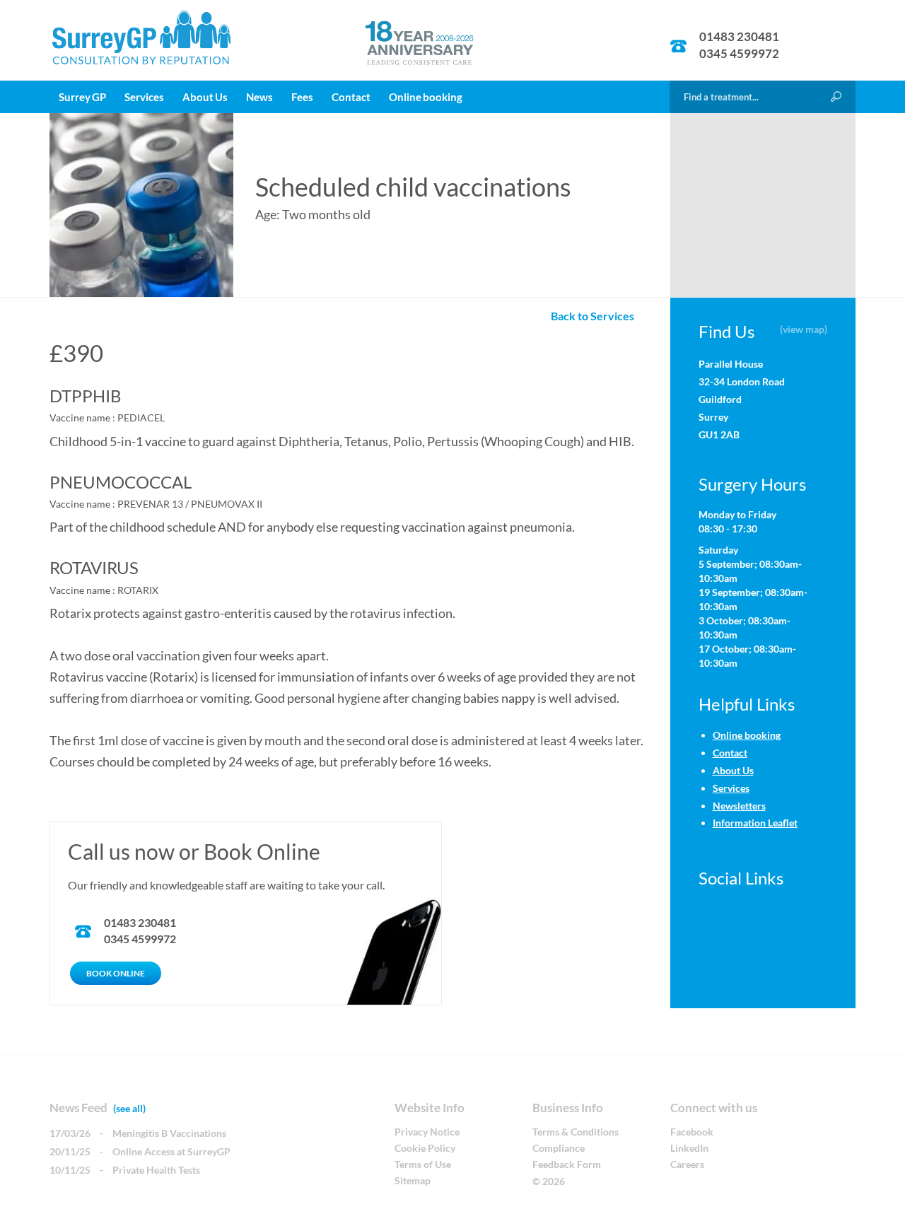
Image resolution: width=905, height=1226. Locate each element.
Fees (302, 97)
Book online (115, 973)
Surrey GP (82, 97)
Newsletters (739, 806)
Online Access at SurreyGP (171, 1151)
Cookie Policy (425, 1148)
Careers (687, 1164)
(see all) (129, 1108)
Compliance (558, 1148)
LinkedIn (689, 1148)
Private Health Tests (156, 1170)
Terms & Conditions (575, 1132)
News (259, 97)
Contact (351, 97)
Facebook (691, 1132)
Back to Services (596, 315)
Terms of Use (423, 1164)
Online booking (425, 97)
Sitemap (413, 1180)
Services (144, 97)
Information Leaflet (755, 823)
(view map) (803, 329)
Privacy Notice (427, 1132)
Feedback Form (566, 1164)
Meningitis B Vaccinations (169, 1133)
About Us (205, 97)
